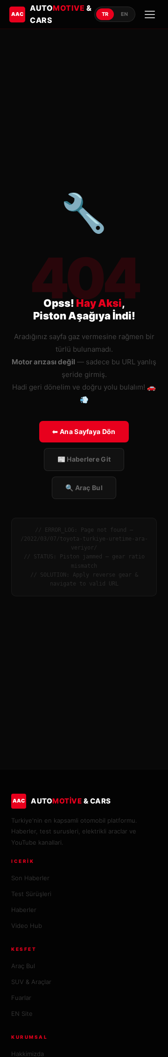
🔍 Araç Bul (84, 488)
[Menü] (150, 14)
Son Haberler (30, 878)
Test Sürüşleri (31, 894)
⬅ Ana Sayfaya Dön (83, 431)
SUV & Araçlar (31, 981)
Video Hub (26, 925)
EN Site (22, 1013)
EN (124, 14)
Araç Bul (23, 966)
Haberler (23, 909)
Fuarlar (21, 997)
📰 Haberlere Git (84, 459)
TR (105, 14)
